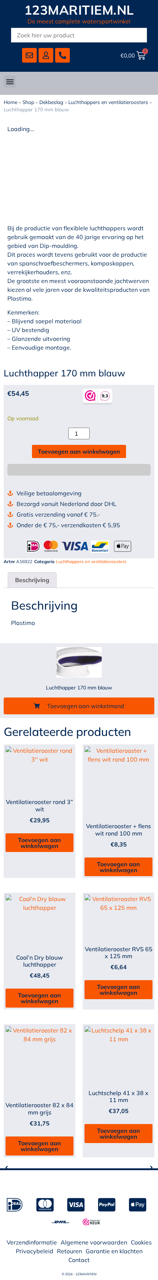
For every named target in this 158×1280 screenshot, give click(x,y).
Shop (28, 102)
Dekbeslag (51, 102)
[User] (46, 55)
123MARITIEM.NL (79, 10)
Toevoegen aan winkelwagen (79, 451)
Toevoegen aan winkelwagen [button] (39, 842)
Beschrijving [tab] (32, 580)
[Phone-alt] (62, 55)
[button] (10, 81)
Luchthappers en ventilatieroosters (108, 102)
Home (10, 102)
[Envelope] (29, 55)
